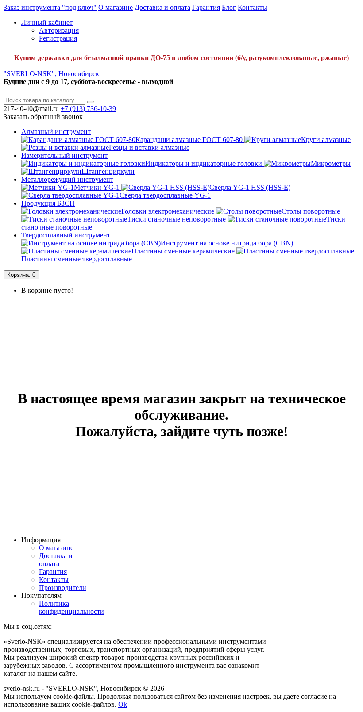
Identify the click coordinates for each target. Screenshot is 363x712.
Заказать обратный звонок (43, 116)
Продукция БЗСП (48, 203)
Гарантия (206, 7)
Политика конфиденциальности (71, 607)
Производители (62, 587)
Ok (122, 704)
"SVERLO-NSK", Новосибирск (51, 73)
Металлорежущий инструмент (67, 179)
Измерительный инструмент (64, 155)
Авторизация (59, 30)
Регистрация (58, 38)
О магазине (115, 7)
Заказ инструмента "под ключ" (50, 7)
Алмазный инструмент (56, 131)
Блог (229, 7)
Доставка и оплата (162, 7)
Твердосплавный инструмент (65, 235)
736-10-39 (88, 108)
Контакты (252, 7)
